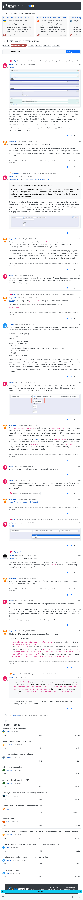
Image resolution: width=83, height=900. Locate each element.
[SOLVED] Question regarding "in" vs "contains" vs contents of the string (30, 844)
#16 (79, 555)
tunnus (8, 731)
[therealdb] (3, 757)
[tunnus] (3, 731)
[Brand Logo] (15, 5)
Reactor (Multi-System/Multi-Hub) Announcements (22, 806)
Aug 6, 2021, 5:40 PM (26, 275)
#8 (80, 298)
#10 (79, 382)
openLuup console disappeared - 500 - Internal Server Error (25, 857)
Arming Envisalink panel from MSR (15, 780)
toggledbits (12, 141)
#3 (80, 64)
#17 (79, 578)
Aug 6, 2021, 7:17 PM (27, 324)
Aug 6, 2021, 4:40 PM (30, 141)
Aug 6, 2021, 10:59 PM (30, 499)
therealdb (9, 757)
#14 (79, 499)
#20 (79, 677)
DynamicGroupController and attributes (17, 754)
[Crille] (3, 796)
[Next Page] (79, 27)
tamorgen (9, 770)
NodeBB (60, 887)
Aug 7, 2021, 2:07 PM (29, 578)
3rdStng (11, 324)
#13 (79, 480)
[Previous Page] (3, 27)
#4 (80, 141)
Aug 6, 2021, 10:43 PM (27, 480)
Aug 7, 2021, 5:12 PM (29, 631)
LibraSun (12, 555)
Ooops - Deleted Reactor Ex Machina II (51, 18)
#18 (79, 600)
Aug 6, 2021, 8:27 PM (26, 382)
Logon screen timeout (10, 870)
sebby (14, 61)
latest (36, 439)
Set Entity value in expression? (37, 179)
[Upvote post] (71, 135)
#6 (80, 239)
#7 (80, 275)
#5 (80, 176)
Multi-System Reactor (12, 35)
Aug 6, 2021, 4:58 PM (26, 176)
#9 (80, 324)
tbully (7, 821)
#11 (80, 425)
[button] (3, 897)
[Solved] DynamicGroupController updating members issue (25, 793)
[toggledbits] (3, 809)
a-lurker (8, 860)
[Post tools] (79, 135)
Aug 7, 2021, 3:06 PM (26, 600)
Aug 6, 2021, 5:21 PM (29, 239)
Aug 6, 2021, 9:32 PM (26, 466)
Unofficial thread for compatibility (16, 18)
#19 (79, 631)
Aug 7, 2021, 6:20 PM (26, 677)
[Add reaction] (67, 135)
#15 (79, 523)
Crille (7, 796)
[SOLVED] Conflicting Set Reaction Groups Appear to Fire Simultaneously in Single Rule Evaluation (40, 831)
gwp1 (7, 847)
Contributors (70, 887)
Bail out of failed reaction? (12, 767)
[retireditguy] (3, 744)
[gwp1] (3, 834)
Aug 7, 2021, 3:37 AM (28, 555)
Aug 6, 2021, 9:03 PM (30, 425)
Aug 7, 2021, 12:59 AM (27, 523)
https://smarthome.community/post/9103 (25, 502)
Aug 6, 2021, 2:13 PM (26, 64)
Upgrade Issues (8, 818)
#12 (79, 466)
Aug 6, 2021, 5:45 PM (30, 298)
